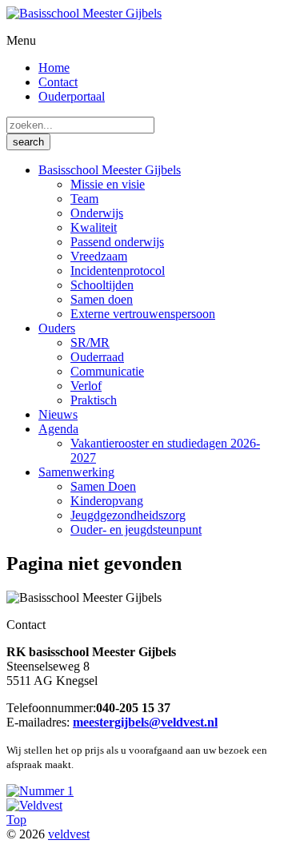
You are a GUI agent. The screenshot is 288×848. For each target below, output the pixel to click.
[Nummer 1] (40, 791)
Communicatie (107, 371)
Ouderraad (97, 357)
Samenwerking (76, 472)
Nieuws (58, 414)
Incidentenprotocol (117, 270)
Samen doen (101, 299)
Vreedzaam (98, 256)
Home (54, 67)
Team (84, 198)
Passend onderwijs (117, 242)
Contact (58, 82)
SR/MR (90, 342)
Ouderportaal (71, 96)
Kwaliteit (93, 227)
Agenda (58, 429)
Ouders (56, 328)
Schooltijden (102, 285)
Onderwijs (96, 213)
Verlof (86, 385)
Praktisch (93, 400)
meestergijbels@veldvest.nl (145, 722)
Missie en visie (107, 184)
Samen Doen (103, 486)
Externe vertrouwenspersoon (142, 313)
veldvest (69, 834)
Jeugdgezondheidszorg (128, 515)
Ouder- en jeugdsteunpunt (136, 529)
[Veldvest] (34, 805)
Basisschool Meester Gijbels (109, 170)
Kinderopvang (106, 501)
